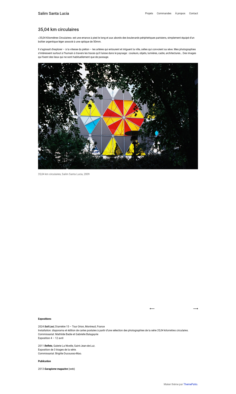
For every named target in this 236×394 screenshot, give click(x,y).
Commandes (164, 13)
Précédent (152, 308)
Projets (149, 13)
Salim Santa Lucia (53, 13)
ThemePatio (190, 384)
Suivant (195, 308)
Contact (193, 13)
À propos (180, 13)
